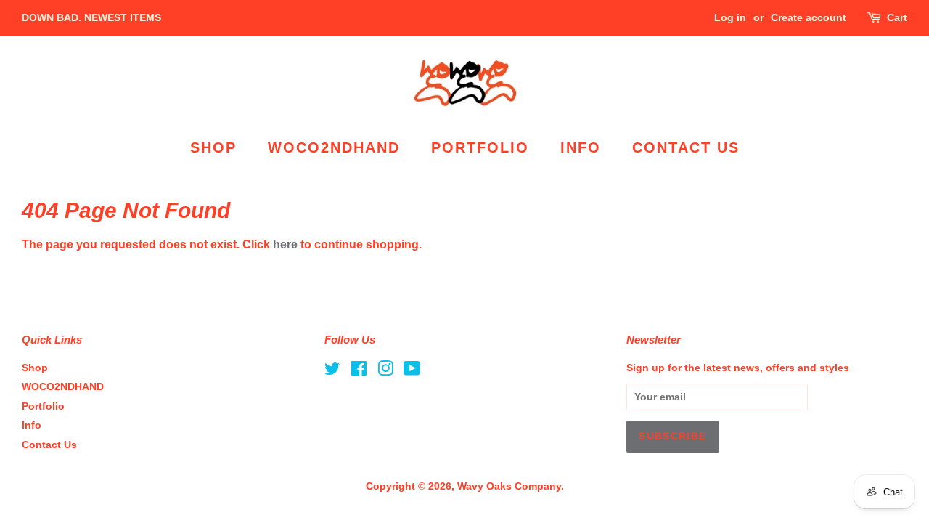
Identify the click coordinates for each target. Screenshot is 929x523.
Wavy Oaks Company (509, 486)
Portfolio (480, 147)
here (285, 244)
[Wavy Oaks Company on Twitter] (332, 371)
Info (580, 147)
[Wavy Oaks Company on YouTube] (412, 371)
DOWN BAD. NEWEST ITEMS (91, 17)
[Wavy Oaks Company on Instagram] (385, 371)
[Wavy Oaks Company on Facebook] (359, 371)
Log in (730, 17)
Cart (897, 17)
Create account (808, 17)
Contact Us (686, 147)
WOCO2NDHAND (334, 147)
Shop (213, 147)
